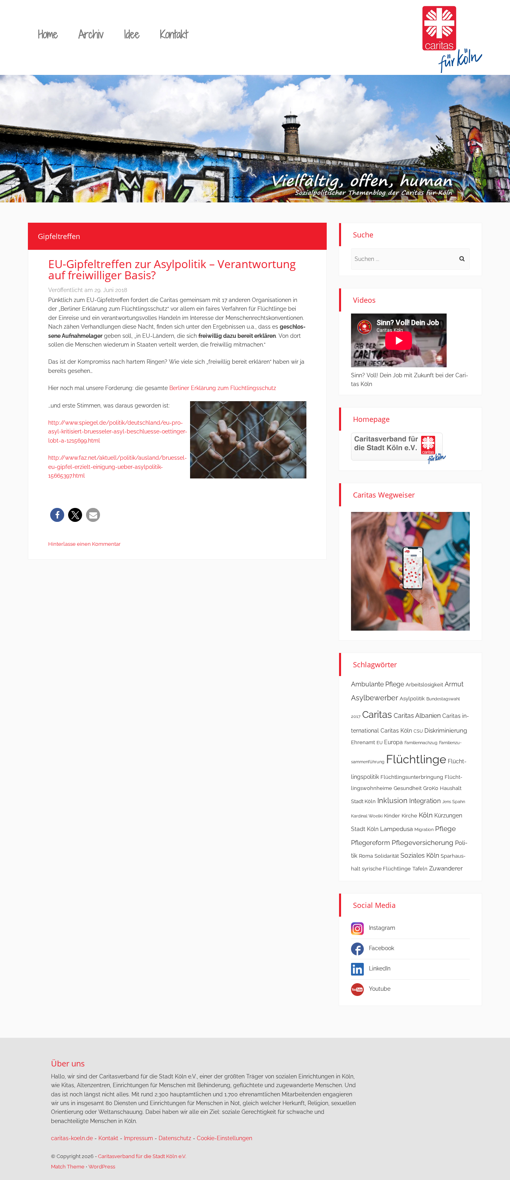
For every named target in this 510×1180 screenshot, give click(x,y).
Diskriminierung (445, 730)
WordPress (101, 1167)
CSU (418, 731)
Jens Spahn (453, 801)
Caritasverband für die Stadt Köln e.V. (142, 1156)
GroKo (430, 788)
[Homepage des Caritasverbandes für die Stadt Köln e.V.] (398, 448)
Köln (426, 815)
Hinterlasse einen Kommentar (84, 544)
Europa (393, 742)
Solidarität (387, 856)
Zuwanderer (446, 868)
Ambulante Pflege (377, 684)
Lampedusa (396, 829)
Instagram (382, 928)
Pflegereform (370, 843)
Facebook (381, 948)
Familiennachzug (420, 742)
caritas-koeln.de (72, 1138)
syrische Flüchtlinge (386, 869)
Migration (424, 829)
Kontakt (174, 34)
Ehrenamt (363, 742)
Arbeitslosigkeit (424, 685)
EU (379, 742)
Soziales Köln (419, 855)
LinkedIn (379, 968)
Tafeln (420, 869)
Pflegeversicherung (422, 843)
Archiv (91, 34)
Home (48, 34)
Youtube (379, 989)
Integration (425, 801)
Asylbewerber (374, 698)
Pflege (445, 829)
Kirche (409, 816)
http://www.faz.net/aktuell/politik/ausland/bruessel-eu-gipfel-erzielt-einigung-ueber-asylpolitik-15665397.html (117, 467)
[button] (57, 515)
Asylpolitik (412, 699)
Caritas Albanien (417, 715)
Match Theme (67, 1167)
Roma (366, 856)
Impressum (138, 1138)
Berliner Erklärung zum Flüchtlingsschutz (223, 388)
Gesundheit (408, 788)
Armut (454, 684)
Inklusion (392, 800)
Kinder (392, 816)
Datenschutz (175, 1138)
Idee (131, 34)
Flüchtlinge (416, 759)
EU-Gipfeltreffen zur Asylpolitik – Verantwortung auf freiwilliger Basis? (172, 269)
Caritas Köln (396, 730)
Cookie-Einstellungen (224, 1138)
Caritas (377, 714)
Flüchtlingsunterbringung (412, 777)
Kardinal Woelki (366, 815)
